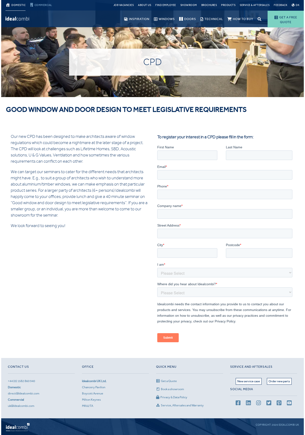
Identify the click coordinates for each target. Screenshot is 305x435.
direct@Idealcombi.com (23, 393)
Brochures (209, 5)
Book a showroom (172, 389)
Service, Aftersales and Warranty (182, 405)
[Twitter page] (268, 403)
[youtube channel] (289, 403)
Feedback (280, 5)
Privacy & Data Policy (173, 397)
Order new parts (279, 381)
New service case (248, 381)
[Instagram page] (258, 403)
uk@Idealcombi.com (21, 406)
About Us (144, 5)
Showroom (188, 5)
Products (228, 5)
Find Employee (165, 5)
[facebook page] (238, 403)
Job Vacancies (123, 5)
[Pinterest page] (279, 403)
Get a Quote (169, 381)
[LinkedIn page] (248, 403)
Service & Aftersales (254, 5)
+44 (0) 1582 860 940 (21, 381)
